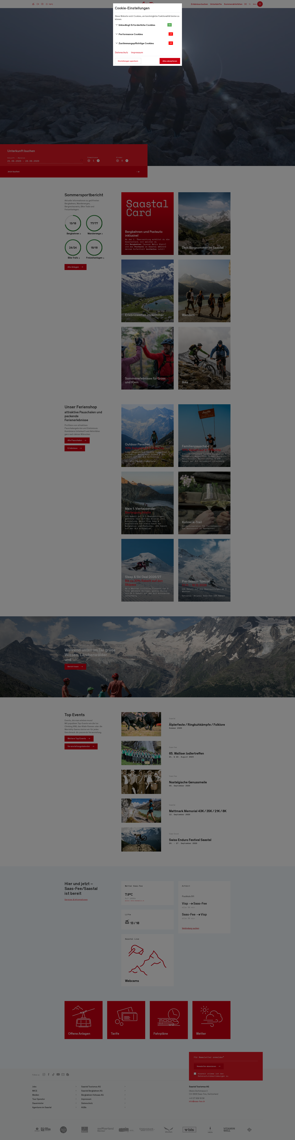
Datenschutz (121, 52)
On (170, 25)
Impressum (137, 52)
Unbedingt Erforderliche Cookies (137, 25)
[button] (170, 25)
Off (171, 34)
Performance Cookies (131, 34)
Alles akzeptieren (170, 61)
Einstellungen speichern (128, 61)
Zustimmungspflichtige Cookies (136, 43)
